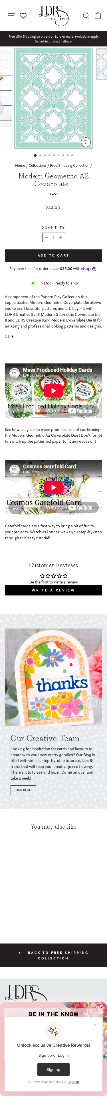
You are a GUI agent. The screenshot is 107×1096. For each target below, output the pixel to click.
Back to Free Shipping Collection (57, 955)
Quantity (53, 227)
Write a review (54, 590)
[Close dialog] (102, 1006)
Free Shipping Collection (69, 165)
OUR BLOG (23, 790)
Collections (38, 165)
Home (20, 165)
